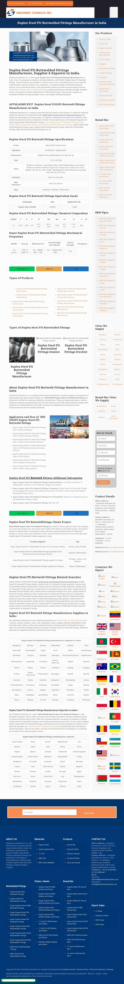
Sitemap (110, 969)
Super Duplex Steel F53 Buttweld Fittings (19, 920)
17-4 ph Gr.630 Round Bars (105, 175)
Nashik (103, 364)
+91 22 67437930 (35, 3)
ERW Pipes (100, 920)
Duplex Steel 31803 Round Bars (107, 134)
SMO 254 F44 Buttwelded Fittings (20, 948)
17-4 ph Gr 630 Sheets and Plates (47, 929)
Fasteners (103, 77)
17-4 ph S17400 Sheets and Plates (48, 922)
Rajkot (102, 359)
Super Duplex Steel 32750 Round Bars (107, 155)
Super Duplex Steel (46, 849)
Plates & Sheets (105, 48)
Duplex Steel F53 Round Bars (106, 148)
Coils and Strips (73, 863)
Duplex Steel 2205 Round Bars (106, 127)
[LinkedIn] (113, 4)
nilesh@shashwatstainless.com (104, 884)
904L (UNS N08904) (46, 863)
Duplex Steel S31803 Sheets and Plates (47, 888)
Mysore (117, 369)
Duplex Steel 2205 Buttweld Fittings (17, 893)
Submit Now (103, 482)
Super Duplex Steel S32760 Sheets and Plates (49, 902)
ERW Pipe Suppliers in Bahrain (107, 247)
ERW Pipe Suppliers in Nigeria (107, 302)
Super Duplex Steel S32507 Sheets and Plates (49, 916)
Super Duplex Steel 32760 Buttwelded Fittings (20, 934)
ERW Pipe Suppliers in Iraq (107, 282)
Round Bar (103, 44)
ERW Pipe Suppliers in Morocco (107, 275)
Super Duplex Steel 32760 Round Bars (107, 161)
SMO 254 (42, 858)
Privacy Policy (82, 969)
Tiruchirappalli (117, 384)
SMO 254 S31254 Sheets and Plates (48, 936)
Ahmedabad (103, 349)
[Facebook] (106, 4)
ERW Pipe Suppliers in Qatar (107, 254)
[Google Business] (116, 4)
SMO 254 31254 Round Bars (105, 196)
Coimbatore (103, 369)
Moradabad (117, 364)
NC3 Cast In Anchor (107, 100)
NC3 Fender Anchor (107, 104)
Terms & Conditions (97, 969)
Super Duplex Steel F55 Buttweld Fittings (61, 122)
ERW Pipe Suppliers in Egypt (107, 268)
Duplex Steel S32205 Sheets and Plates (47, 895)
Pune (117, 344)
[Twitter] (110, 4)
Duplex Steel (44, 845)
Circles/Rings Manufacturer (104, 54)
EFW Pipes (100, 924)
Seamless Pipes (102, 915)
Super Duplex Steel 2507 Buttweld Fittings (55, 125)
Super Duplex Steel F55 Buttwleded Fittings (19, 914)
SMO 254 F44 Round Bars (104, 189)
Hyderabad (117, 340)
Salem (102, 354)
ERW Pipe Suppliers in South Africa (107, 295)
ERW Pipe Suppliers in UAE (107, 289)
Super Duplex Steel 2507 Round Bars (107, 168)
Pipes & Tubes (105, 39)
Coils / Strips (104, 59)
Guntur (102, 344)
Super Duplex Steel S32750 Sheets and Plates (49, 909)
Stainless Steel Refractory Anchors (107, 83)
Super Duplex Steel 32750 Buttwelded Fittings (20, 941)
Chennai (103, 340)
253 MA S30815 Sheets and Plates (48, 943)
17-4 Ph (42, 854)
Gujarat (117, 374)
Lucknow (102, 374)
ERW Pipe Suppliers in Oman (107, 227)
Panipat (117, 359)
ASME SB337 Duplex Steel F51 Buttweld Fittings (28, 90)
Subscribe (89, 813)
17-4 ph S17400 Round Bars (105, 182)
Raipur (113, 406)
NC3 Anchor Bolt (106, 96)
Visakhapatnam (103, 384)
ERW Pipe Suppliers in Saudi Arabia (107, 220)
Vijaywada (117, 354)
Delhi (117, 349)
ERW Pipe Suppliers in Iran (107, 240)
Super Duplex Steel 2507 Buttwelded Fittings (20, 927)
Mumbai (117, 335)
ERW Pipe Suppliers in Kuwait (107, 233)
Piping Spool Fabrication (104, 90)
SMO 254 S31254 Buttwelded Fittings (18, 955)
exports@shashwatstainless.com (59, 3)
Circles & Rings (73, 858)
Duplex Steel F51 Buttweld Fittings (71, 620)
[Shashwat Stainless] (29, 12)
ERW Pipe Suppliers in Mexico (107, 309)
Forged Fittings (105, 73)
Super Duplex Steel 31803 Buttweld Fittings (20, 907)
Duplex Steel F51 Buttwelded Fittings (18, 900)
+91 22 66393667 (98, 872)
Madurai (103, 379)
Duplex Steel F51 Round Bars (106, 141)
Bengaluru (103, 335)
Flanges (102, 64)
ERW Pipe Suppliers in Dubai (107, 261)
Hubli (117, 379)
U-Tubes (99, 911)
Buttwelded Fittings (107, 68)
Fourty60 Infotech (68, 969)
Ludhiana (101, 411)
